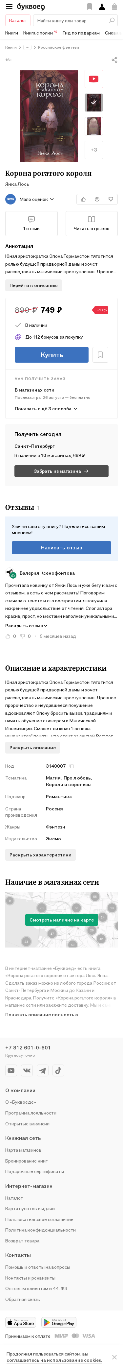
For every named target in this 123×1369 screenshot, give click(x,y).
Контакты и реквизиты (30, 1278)
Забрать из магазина (57, 471)
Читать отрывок (92, 228)
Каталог (18, 20)
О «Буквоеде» (20, 1102)
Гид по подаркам (81, 33)
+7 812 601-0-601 (28, 1047)
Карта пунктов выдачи (30, 1208)
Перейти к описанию (34, 285)
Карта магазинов (23, 1150)
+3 (94, 149)
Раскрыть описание (33, 747)
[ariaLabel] (114, 1357)
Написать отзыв (61, 547)
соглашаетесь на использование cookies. (54, 1360)
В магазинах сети (34, 390)
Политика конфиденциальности (40, 1230)
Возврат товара (22, 1240)
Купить (51, 355)
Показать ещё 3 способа (43, 408)
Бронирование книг (26, 1161)
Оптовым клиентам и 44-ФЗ (36, 1288)
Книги (11, 33)
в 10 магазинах (54, 455)
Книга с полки (40, 33)
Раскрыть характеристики (41, 854)
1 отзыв (31, 228)
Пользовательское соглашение (39, 1219)
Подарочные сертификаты (34, 1171)
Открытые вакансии (27, 1123)
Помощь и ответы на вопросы (37, 1267)
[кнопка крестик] (72, 766)
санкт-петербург (34, 446)
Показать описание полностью (41, 1014)
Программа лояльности (30, 1113)
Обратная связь (22, 1299)
